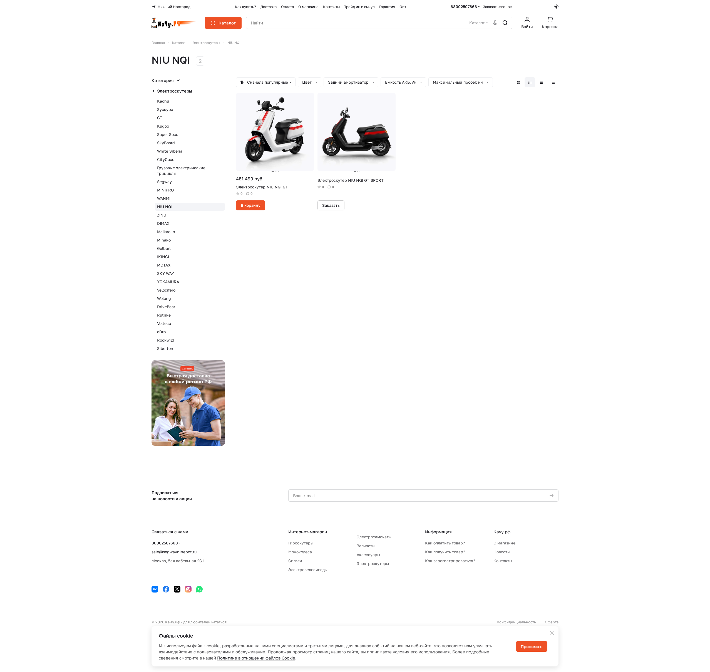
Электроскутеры (174, 90)
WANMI (163, 198)
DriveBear (166, 306)
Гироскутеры (300, 543)
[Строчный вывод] (541, 82)
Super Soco (167, 134)
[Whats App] (199, 589)
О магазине (504, 543)
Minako (164, 240)
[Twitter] (177, 589)
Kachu (163, 101)
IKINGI (163, 256)
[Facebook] (166, 589)
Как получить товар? (445, 551)
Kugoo (163, 126)
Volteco (164, 323)
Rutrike (164, 315)
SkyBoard (166, 142)
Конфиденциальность (516, 622)
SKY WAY (165, 273)
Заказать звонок (497, 6)
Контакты (502, 560)
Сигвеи (295, 560)
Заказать (331, 205)
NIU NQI (164, 206)
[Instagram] (188, 589)
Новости (501, 551)
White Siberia (169, 151)
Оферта (551, 622)
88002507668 (464, 6)
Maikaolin (166, 231)
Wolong (164, 298)
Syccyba (165, 109)
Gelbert (164, 248)
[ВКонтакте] (155, 589)
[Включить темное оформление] (556, 6)
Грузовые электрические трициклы (181, 170)
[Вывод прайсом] (553, 82)
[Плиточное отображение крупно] (518, 82)
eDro (161, 331)
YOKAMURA (168, 281)
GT (159, 117)
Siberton (165, 348)
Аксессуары (368, 554)
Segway (164, 181)
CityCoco (165, 159)
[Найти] (505, 23)
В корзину (250, 205)
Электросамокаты (374, 536)
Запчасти (366, 545)
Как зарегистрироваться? (450, 560)
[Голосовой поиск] (495, 23)
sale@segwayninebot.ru (174, 551)
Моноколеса (300, 551)
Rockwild (165, 340)
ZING (161, 215)
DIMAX (163, 223)
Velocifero (166, 290)
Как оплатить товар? (445, 543)
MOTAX (163, 265)
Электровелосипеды (307, 569)
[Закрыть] (551, 632)
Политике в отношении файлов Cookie (256, 657)
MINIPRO (165, 190)
